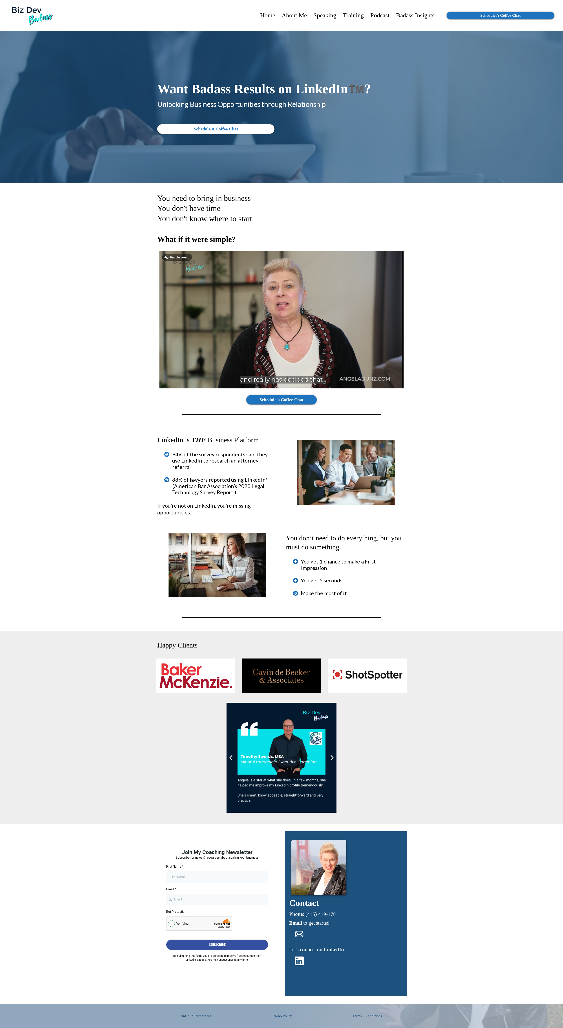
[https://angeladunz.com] (31, 15)
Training (353, 15)
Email (171, 889)
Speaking (324, 15)
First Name (174, 866)
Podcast (379, 15)
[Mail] (299, 934)
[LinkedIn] (299, 961)
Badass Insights (415, 15)
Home (267, 15)
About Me (294, 15)
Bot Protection (176, 911)
